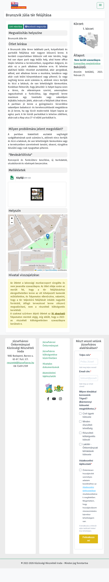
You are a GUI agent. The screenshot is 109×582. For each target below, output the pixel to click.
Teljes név (84, 355)
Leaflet (39, 270)
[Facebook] (48, 399)
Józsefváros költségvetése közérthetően (50, 354)
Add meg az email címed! (86, 385)
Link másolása (15, 26)
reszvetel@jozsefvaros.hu (20, 362)
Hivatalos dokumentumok (51, 365)
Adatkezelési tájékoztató (86, 462)
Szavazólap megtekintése (87, 63)
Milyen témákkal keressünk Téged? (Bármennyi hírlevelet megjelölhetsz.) (87, 400)
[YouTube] (54, 399)
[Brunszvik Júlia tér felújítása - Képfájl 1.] (37, 194)
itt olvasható (58, 313)
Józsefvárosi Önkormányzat (50, 344)
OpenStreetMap (51, 270)
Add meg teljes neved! (87, 367)
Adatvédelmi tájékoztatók (49, 375)
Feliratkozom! (89, 539)
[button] (47, 236)
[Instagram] (60, 399)
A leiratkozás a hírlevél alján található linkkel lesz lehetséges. (88, 528)
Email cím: (84, 371)
